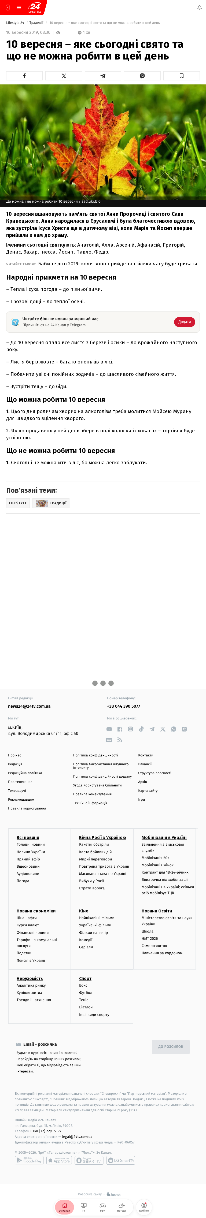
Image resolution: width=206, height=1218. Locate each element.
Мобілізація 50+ (155, 858)
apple (59, 1160)
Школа (147, 931)
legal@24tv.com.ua (77, 1137)
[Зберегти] (182, 76)
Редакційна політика (25, 773)
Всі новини (28, 837)
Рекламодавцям (21, 799)
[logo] (34, 7)
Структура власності (154, 773)
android (29, 1160)
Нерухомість (30, 978)
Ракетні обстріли (94, 844)
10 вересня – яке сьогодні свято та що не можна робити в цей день (105, 23)
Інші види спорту (94, 1014)
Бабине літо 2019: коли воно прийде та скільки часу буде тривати (117, 264)
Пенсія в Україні (31, 960)
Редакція (15, 764)
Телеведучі (17, 791)
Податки (24, 953)
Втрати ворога (92, 888)
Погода (23, 881)
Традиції (37, 23)
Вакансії (145, 764)
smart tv (89, 1160)
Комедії (85, 940)
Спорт (85, 978)
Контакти (145, 755)
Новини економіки (36, 911)
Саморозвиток (154, 946)
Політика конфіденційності (95, 755)
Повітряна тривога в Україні (104, 866)
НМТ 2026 (150, 938)
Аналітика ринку (31, 985)
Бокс (83, 985)
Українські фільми (95, 925)
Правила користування (27, 808)
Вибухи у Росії (91, 881)
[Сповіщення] (199, 7)
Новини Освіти (157, 911)
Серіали (86, 947)
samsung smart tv (120, 1160)
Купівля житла (29, 992)
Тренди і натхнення (34, 1000)
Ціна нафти (27, 918)
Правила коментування (92, 794)
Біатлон (86, 1007)
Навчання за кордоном (162, 953)
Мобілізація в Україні (164, 837)
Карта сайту (147, 791)
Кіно (84, 911)
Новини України (31, 851)
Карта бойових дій (95, 851)
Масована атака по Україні (102, 873)
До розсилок (171, 1047)
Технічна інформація (90, 803)
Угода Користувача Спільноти (97, 785)
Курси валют (28, 925)
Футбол (85, 992)
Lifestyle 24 (15, 23)
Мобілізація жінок (158, 865)
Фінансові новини (33, 932)
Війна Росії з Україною (102, 837)
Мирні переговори (95, 859)
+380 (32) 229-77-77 (45, 1131)
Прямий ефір (28, 859)
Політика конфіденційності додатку (102, 776)
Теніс (83, 1000)
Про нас (14, 755)
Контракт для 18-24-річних (165, 872)
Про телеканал (20, 782)
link (109, 729)
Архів (142, 782)
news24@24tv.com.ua (29, 706)
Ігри (141, 799)
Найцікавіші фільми (97, 918)
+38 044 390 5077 (123, 706)
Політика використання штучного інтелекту (101, 766)
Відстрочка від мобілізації (165, 879)
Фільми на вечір (93, 932)
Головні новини (31, 844)
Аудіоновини (28, 873)
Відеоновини (28, 866)
